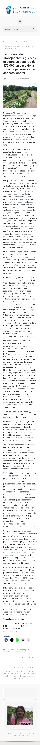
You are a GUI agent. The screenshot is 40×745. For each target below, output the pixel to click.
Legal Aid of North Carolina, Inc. (19, 733)
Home (5, 42)
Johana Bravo (24, 78)
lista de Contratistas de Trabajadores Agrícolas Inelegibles (19, 552)
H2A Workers (27, 42)
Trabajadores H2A (8, 652)
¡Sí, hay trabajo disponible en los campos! (21, 667)
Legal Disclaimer (23, 735)
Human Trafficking (14, 42)
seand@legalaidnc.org (12, 631)
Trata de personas (20, 652)
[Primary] (20, 21)
